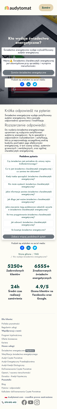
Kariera (5, 342)
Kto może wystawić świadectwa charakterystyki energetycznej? (28, 185)
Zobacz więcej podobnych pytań (28, 236)
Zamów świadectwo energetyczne (28, 72)
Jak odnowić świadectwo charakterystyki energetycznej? (28, 223)
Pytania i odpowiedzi (11, 387)
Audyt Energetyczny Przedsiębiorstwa (18, 361)
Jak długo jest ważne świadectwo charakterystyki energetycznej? (29, 200)
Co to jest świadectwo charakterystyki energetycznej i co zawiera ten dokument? (28, 170)
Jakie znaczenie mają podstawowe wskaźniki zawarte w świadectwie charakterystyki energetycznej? (29, 208)
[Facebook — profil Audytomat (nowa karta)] (22, 402)
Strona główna (24, 254)
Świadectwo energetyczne (18, 350)
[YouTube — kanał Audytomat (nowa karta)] (28, 402)
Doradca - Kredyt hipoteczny (14, 376)
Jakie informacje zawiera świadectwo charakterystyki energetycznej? (29, 193)
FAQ (36, 254)
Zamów (46, 7)
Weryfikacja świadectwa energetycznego (20, 354)
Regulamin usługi (9, 327)
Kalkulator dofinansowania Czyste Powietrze (21, 391)
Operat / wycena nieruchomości (16, 372)
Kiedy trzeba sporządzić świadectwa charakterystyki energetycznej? (29, 178)
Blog (4, 384)
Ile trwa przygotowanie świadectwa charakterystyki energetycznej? (29, 216)
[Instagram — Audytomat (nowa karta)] (35, 402)
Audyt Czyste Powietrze (12, 357)
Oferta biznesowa (9, 338)
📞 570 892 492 (9, 402)
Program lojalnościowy (12, 335)
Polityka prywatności (11, 323)
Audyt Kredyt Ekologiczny (13, 365)
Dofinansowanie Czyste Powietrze (16, 368)
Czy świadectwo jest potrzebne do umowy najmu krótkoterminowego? (29, 162)
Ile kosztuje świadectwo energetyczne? (28, 229)
